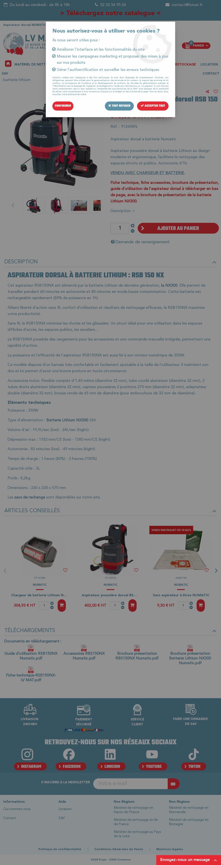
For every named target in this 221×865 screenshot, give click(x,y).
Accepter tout (154, 105)
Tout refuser (120, 105)
